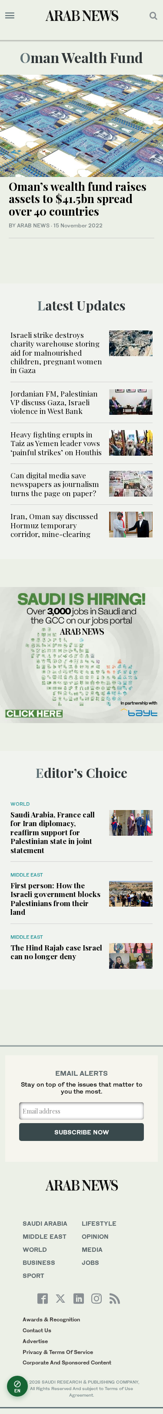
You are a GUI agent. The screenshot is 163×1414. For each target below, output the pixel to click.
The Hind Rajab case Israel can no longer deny (56, 952)
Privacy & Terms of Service (58, 1352)
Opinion (95, 1236)
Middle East (26, 875)
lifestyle (99, 1223)
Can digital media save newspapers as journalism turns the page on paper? (54, 484)
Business (39, 1262)
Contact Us (37, 1330)
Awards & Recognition (51, 1319)
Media (92, 1249)
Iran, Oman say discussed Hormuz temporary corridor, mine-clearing (54, 525)
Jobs (90, 1262)
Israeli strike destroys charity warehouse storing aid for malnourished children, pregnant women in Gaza (56, 352)
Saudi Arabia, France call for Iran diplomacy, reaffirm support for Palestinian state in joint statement (52, 832)
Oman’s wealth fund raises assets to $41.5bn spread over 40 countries (77, 199)
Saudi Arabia (45, 1223)
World (20, 804)
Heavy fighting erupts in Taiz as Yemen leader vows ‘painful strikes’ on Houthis (56, 443)
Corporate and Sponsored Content (67, 1362)
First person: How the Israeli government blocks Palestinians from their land (55, 898)
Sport (33, 1275)
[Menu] (9, 15)
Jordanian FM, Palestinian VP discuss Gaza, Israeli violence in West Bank (54, 402)
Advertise (35, 1341)
